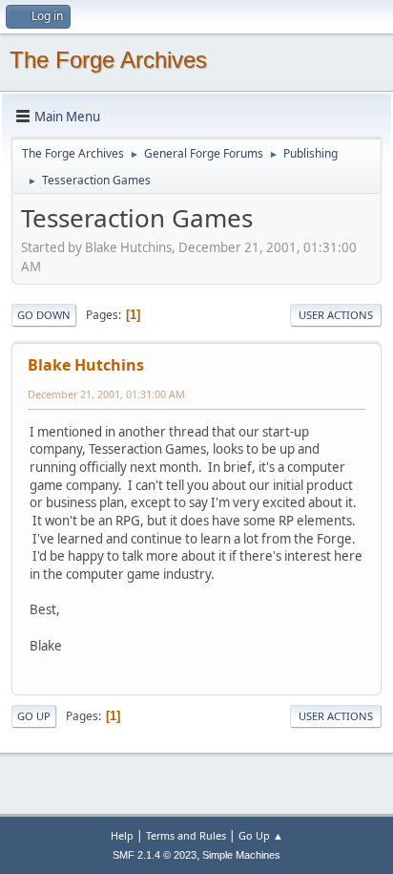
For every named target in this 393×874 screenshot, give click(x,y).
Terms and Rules (186, 835)
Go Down (44, 315)
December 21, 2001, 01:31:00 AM (106, 394)
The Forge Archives (108, 60)
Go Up (34, 716)
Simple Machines (241, 855)
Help (122, 835)
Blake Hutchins (86, 364)
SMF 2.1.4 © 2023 (154, 855)
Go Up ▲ (260, 835)
